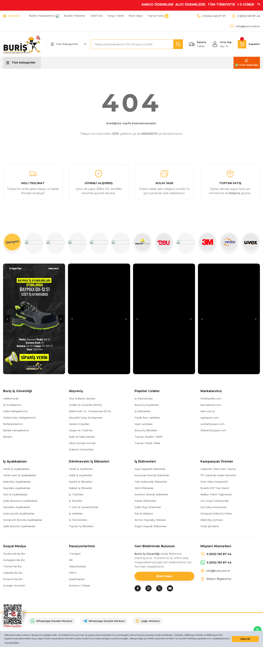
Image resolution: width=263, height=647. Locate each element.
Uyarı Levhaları (144, 423)
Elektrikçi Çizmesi (211, 519)
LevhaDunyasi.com (212, 423)
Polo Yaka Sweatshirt (214, 481)
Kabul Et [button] (245, 639)
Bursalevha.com (210, 404)
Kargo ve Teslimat (81, 430)
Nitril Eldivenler (144, 488)
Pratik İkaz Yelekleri (147, 417)
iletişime (234, 193)
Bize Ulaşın (164, 576)
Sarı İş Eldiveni (144, 513)
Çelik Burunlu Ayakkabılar (19, 526)
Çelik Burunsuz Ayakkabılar (20, 500)
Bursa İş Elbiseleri (146, 430)
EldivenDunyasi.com (213, 430)
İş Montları (75, 500)
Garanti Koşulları (79, 423)
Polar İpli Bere (209, 526)
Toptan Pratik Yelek (147, 443)
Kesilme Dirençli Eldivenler (151, 494)
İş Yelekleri (76, 513)
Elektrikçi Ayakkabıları (17, 481)
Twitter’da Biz (12, 566)
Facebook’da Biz (14, 553)
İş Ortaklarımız (12, 404)
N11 (71, 560)
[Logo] (22, 43)
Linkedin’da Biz (13, 572)
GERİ (115, 133)
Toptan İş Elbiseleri (81, 526)
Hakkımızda (10, 398)
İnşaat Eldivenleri (145, 500)
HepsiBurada (77, 566)
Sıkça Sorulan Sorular (82, 443)
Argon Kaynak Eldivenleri (151, 526)
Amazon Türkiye (79, 585)
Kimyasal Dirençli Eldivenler (152, 475)
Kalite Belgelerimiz (15, 411)
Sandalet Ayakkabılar (16, 507)
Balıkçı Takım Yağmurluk (216, 494)
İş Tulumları (76, 494)
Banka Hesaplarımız (16, 430)
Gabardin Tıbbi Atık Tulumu (218, 468)
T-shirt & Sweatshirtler (83, 507)
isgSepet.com (209, 417)
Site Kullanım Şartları (82, 398)
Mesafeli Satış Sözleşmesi (85, 417)
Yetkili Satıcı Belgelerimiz (19, 417)
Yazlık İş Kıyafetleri (81, 468)
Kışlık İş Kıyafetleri (80, 475)
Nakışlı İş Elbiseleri (80, 488)
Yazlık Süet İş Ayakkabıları (19, 475)
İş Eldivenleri (143, 411)
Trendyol (74, 553)
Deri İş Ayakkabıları (15, 494)
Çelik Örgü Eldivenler (148, 507)
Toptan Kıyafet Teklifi (148, 436)
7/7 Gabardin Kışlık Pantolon (218, 475)
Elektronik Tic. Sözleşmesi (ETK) (90, 411)
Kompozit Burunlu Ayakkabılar (22, 519)
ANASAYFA (149, 133)
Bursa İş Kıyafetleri (147, 404)
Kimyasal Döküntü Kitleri (216, 513)
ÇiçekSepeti (77, 579)
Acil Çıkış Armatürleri (213, 507)
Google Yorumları (14, 585)
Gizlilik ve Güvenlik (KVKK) (85, 404)
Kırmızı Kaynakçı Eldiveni (150, 519)
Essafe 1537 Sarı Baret (214, 488)
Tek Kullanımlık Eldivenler (151, 481)
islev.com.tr (207, 411)
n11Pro (73, 572)
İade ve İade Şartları (82, 436)
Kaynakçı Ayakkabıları (17, 488)
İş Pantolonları (144, 398)
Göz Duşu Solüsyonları (214, 500)
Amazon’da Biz (13, 579)
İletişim (7, 436)
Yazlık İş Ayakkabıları (16, 468)
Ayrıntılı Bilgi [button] (12, 642)
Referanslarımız (13, 423)
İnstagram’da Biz (14, 560)
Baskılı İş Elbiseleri (80, 481)
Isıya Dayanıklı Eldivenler (150, 468)
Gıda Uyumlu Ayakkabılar (18, 513)
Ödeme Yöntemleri (81, 449)
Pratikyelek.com (210, 398)
